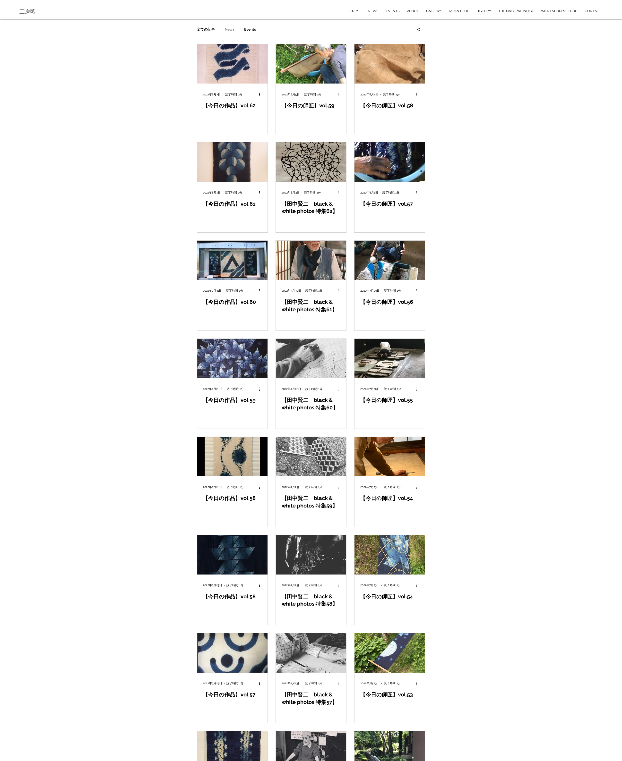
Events (250, 29)
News (229, 29)
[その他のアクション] (261, 94)
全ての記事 (206, 29)
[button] (419, 30)
